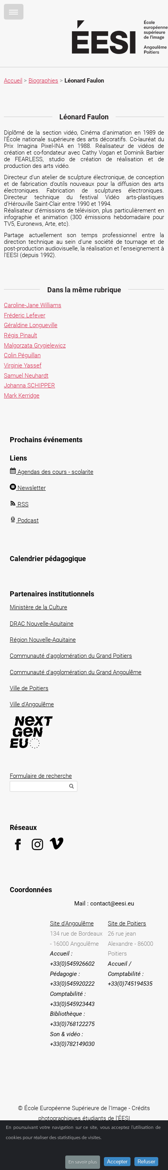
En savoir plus (82, 1161)
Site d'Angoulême (72, 923)
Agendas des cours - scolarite (54, 471)
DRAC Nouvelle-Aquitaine (41, 623)
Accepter (117, 1162)
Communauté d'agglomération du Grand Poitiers (71, 655)
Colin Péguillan (22, 355)
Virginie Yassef (22, 365)
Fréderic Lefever (24, 315)
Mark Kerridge (21, 395)
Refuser (146, 1162)
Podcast (27, 520)
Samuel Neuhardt (26, 375)
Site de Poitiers (127, 923)
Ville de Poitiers (29, 688)
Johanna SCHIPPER (29, 385)
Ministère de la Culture (38, 607)
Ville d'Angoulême (32, 704)
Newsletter (31, 487)
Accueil (13, 80)
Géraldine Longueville (30, 325)
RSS (22, 504)
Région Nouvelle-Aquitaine (43, 639)
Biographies (43, 80)
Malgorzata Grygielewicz (35, 345)
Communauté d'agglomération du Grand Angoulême (75, 672)
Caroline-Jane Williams (32, 305)
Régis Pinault (20, 335)
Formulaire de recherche (41, 775)
